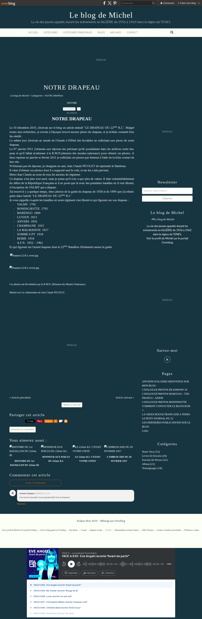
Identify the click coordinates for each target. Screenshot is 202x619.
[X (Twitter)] (110, 3)
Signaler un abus (96, 530)
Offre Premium (147, 530)
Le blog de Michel (101, 15)
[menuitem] (33, 32)
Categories (37, 95)
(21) (148, 464)
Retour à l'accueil (71, 405)
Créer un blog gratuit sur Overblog (53, 530)
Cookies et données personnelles (169, 530)
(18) (152, 468)
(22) (155, 459)
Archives (115, 32)
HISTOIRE (72, 103)
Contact (132, 32)
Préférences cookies (191, 530)
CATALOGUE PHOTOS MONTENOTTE (164, 402)
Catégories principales (77, 32)
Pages (101, 32)
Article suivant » (125, 397)
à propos (109, 573)
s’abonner (72, 573)
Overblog (120, 520)
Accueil (33, 32)
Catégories (51, 32)
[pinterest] (115, 3)
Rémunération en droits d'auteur (127, 530)
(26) (154, 455)
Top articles (73, 530)
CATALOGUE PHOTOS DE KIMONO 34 (164, 389)
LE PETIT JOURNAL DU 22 (157, 418)
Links (145, 430)
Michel (169, 238)
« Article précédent (20, 397)
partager (91, 573)
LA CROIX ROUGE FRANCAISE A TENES (166, 414)
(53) (151, 451)
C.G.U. (109, 530)
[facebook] (104, 3)
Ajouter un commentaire (35, 483)
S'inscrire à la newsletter (22, 429)
